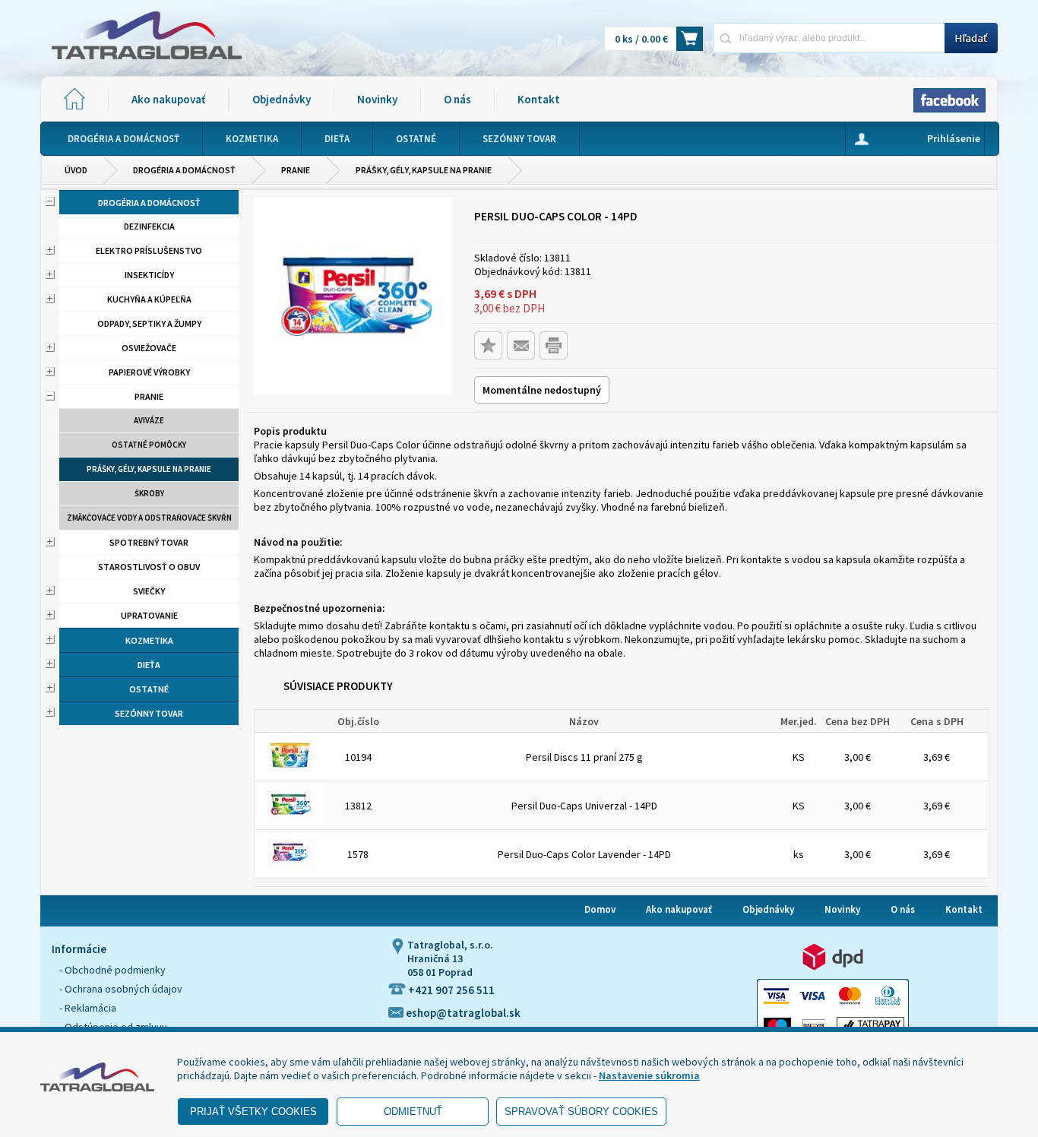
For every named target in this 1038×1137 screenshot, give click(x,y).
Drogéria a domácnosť (184, 170)
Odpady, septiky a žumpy (149, 323)
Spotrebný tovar (148, 542)
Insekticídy (149, 274)
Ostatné (149, 689)
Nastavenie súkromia (649, 1075)
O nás (457, 99)
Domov (600, 909)
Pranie (295, 170)
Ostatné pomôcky (149, 444)
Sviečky (149, 591)
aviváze (149, 420)
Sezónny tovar (149, 713)
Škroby (149, 493)
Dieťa (149, 664)
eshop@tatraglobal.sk (462, 1013)
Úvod (76, 170)
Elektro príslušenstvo (149, 250)
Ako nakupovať (168, 99)
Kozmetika (149, 640)
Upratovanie (149, 615)
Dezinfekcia (149, 226)
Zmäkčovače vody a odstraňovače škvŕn (149, 517)
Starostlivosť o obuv (149, 566)
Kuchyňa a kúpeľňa (149, 299)
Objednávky (281, 99)
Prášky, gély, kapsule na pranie (424, 170)
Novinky (377, 99)
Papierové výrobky (149, 372)
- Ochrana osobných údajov (120, 989)
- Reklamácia (87, 1008)
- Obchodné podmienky (112, 970)
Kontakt (538, 99)
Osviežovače (149, 347)
